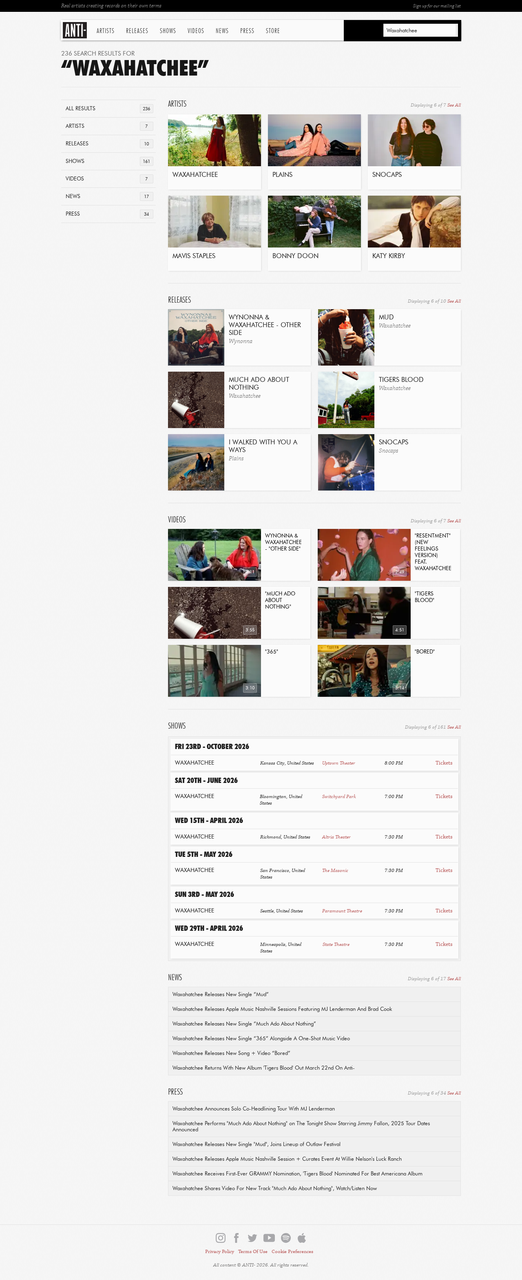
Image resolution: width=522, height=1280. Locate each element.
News (222, 31)
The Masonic (335, 870)
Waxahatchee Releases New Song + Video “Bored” (231, 1053)
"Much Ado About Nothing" (280, 600)
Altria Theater (336, 837)
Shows (168, 31)
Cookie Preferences (292, 1251)
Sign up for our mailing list (437, 6)
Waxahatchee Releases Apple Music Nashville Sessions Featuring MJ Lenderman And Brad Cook (282, 1009)
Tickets (444, 763)
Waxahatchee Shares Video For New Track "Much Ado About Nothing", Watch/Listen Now (275, 1188)
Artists (106, 31)
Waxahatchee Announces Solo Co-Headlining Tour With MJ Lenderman (254, 1109)
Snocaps (387, 175)
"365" (271, 652)
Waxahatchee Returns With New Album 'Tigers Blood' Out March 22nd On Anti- (264, 1068)
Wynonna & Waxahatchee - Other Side (265, 325)
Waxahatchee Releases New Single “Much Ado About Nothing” (244, 1024)
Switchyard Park (339, 796)
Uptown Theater (338, 763)
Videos (196, 31)
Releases (137, 31)
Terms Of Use (253, 1251)
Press (247, 31)
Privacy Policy (219, 1251)
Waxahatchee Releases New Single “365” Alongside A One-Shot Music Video (261, 1038)
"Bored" (425, 652)
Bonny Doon (295, 256)
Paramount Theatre (342, 911)
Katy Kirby (388, 256)
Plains (282, 175)
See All (454, 105)
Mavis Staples (194, 256)
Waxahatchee (195, 175)
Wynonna (240, 341)
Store (273, 31)
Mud (386, 317)
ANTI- (75, 30)
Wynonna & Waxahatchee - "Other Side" (283, 542)
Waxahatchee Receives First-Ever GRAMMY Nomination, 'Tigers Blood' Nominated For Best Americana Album (297, 1174)
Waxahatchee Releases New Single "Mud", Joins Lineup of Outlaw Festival (257, 1144)
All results (108, 108)
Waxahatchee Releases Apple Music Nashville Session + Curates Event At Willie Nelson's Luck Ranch (287, 1159)
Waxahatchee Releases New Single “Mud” (221, 994)
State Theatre (336, 944)
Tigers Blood (401, 380)
